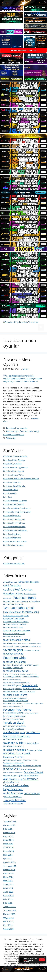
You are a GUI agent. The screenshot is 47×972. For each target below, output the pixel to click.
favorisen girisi (12, 431)
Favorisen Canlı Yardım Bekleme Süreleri (21, 479)
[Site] (23, 84)
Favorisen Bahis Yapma (13, 471)
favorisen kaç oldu (32, 688)
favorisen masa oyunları (13, 435)
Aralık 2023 (8, 892)
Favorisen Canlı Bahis (13, 618)
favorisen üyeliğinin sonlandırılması (13, 772)
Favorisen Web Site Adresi (14, 541)
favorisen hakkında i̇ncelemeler (11, 679)
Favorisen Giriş (9, 493)
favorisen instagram (12, 685)
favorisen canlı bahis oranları (16, 622)
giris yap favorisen (11, 782)
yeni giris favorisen (14, 800)
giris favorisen (11, 778)
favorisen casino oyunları (12, 637)
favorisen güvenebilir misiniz (28, 674)
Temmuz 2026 (9, 821)
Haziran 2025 (9, 833)
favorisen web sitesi (13, 746)
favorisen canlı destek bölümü (14, 634)
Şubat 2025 (8, 840)
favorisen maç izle (27, 691)
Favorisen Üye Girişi (12, 516)
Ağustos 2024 (9, 862)
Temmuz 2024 (9, 866)
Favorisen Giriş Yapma (13, 545)
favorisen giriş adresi (14, 661)
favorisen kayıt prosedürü (12, 689)
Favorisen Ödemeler (12, 538)
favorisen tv (33, 732)
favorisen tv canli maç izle (12, 739)
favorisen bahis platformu (30, 601)
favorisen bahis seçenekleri (13, 604)
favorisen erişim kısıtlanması (22, 646)
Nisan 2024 (8, 877)
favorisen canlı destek (16, 630)
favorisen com (10, 643)
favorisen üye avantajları (32, 766)
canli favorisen (12, 585)
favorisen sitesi (13, 722)
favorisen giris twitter (31, 650)
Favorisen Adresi (10, 490)
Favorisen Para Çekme (13, 713)
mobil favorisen (13, 793)
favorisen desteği (8, 646)
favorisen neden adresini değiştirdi (13, 706)
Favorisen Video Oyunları (14, 519)
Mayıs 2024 (8, 873)
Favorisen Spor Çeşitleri (13, 504)
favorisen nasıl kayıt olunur (33, 703)
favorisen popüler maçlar (31, 713)
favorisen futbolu (35, 646)
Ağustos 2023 (9, 907)
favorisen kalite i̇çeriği (29, 431)
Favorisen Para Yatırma (17, 709)
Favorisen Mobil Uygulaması (15, 467)
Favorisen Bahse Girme (13, 475)
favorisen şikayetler (10, 776)
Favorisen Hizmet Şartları (14, 527)
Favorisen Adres (13, 593)
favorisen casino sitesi (16, 639)
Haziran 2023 (9, 914)
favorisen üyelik (11, 768)
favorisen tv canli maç (16, 736)
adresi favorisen (10, 582)
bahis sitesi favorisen (28, 582)
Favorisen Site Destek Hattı (15, 456)
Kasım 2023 (8, 896)
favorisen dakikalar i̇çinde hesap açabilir (29, 643)
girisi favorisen (29, 779)
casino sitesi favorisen (18, 589)
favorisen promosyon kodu (13, 719)
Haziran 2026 (9, 825)
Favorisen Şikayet (33, 772)
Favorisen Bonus (12, 612)
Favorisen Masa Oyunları (17, 362)
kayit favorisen (13, 789)
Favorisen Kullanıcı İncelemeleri (16, 512)
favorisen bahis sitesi (18, 608)
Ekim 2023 (8, 899)
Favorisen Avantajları (12, 464)
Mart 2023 (8, 925)
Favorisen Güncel (31, 665)
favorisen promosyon (14, 716)
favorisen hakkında (31, 677)
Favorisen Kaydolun (12, 534)
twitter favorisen (32, 793)
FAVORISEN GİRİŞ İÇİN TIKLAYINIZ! (23, 50)
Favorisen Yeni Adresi (16, 753)
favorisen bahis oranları (11, 601)
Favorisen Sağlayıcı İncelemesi (16, 508)
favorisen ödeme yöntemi (12, 766)
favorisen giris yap (13, 653)
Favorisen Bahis (24, 598)
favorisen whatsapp (14, 749)
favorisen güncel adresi (16, 671)
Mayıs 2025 (8, 836)
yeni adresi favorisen (12, 797)
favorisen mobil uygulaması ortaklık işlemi (15, 698)
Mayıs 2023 (8, 918)
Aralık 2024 (8, 847)
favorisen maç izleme (15, 694)
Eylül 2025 (7, 829)
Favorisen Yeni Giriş (13, 757)
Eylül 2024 (7, 858)
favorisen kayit (30, 685)
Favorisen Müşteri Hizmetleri (15, 701)
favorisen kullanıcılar (10, 691)
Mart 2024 (8, 881)
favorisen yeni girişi (30, 760)
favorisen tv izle (13, 742)
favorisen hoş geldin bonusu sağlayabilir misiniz (16, 682)
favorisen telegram (14, 732)
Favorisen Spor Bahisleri (13, 729)
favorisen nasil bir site (13, 703)
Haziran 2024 (9, 870)
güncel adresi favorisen (16, 785)
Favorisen (7, 497)
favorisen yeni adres (34, 750)
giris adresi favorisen (29, 775)
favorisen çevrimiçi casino (13, 803)
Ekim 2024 (8, 855)
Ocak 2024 (8, 888)
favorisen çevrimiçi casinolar (13, 763)
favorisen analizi (7, 598)
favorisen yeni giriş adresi (12, 760)
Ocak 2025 (8, 844)
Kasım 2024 (8, 851)
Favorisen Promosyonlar (16, 428)
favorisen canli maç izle (16, 615)
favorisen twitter (31, 743)
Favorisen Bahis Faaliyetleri (15, 530)
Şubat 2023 (8, 929)
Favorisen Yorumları (12, 482)
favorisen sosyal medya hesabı (14, 726)
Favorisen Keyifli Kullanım (14, 523)
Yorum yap (11, 438)
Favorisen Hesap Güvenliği (15, 501)
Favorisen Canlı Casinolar (14, 486)
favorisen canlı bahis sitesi (13, 627)
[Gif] (23, 136)
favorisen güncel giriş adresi (11, 674)
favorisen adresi (30, 594)
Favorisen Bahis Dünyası (14, 460)
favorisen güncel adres (13, 668)
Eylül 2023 (7, 903)
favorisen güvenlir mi (12, 677)
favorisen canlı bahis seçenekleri (15, 624)
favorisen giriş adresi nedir (13, 665)
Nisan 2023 (8, 921)
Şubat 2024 (8, 884)
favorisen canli (30, 611)
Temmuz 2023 (9, 910)
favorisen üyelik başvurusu (28, 769)
